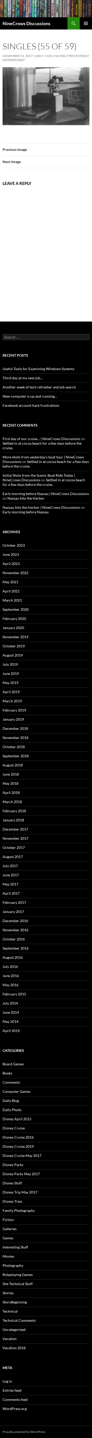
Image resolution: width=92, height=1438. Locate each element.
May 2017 (10, 884)
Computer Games (16, 1091)
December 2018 (15, 728)
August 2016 (13, 957)
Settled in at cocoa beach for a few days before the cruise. (44, 482)
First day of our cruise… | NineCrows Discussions (41, 439)
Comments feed (15, 1399)
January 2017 (13, 911)
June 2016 (11, 976)
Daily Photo (12, 1110)
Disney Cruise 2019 (18, 1146)
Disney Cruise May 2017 (22, 1155)
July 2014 (10, 1003)
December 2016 (15, 921)
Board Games (13, 1064)
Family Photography (19, 1210)
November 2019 (15, 637)
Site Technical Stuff (18, 1284)
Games (8, 1238)
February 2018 (14, 811)
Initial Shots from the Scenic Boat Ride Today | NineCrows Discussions (39, 477)
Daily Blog (11, 1100)
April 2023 (11, 563)
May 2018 (10, 783)
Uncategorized (14, 1329)
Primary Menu (86, 23)
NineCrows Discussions (26, 23)
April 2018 (11, 792)
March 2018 (12, 802)
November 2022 (15, 573)
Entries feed (12, 1390)
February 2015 (14, 994)
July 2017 (10, 866)
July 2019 (10, 664)
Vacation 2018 (14, 1348)
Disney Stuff (12, 1183)
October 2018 (14, 747)
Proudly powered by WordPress (24, 1432)
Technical (10, 1311)
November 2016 (15, 930)
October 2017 (14, 847)
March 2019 (12, 701)
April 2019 (11, 692)
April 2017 (11, 893)
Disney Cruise (14, 1128)
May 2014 (10, 1021)
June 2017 (11, 875)
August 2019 (13, 655)
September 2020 (16, 609)
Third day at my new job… (23, 378)
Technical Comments (19, 1320)
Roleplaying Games (18, 1274)
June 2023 (11, 554)
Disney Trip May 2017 (20, 1192)
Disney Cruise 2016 (18, 1137)
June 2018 (11, 774)
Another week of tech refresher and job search (39, 387)
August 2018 (13, 765)
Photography (13, 1265)
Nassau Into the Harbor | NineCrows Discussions (41, 507)
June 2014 (11, 1012)
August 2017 (13, 856)
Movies (8, 1256)
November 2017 (15, 838)
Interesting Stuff (15, 1247)
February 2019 (14, 710)
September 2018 (16, 756)
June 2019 (11, 673)
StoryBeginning (15, 1302)
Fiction (8, 1219)
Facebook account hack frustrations (31, 405)
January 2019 (13, 719)
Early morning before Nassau (26, 512)
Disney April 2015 (17, 1119)
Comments (11, 1082)
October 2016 (14, 939)
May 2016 (10, 985)
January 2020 (13, 628)
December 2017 (15, 829)
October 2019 (14, 646)
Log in (7, 1381)
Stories (8, 1293)
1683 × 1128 (43, 56)
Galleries (10, 1229)
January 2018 (13, 820)
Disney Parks (13, 1165)
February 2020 (14, 618)
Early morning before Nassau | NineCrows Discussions (46, 493)
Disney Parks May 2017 (21, 1174)
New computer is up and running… (30, 396)
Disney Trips (12, 1201)
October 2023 (14, 545)
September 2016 (16, 948)
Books (7, 1073)
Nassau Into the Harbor (25, 498)
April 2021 (11, 591)
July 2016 (10, 966)
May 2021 (10, 582)
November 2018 (15, 737)
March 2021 (12, 600)
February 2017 (14, 902)
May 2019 (10, 682)
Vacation (10, 1339)
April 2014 (11, 1030)
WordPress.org (15, 1408)
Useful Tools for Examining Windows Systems (38, 369)
